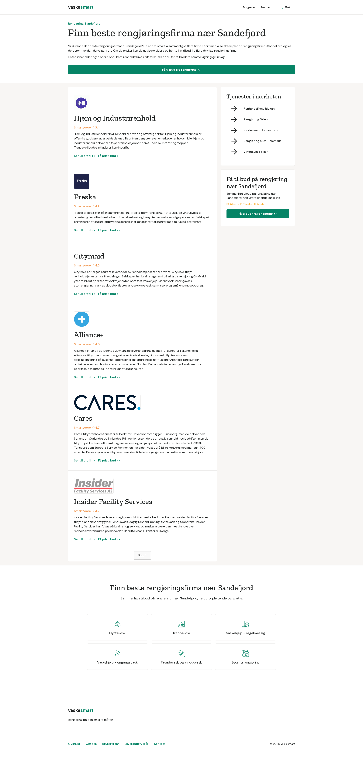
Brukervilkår (110, 744)
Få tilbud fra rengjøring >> (181, 70)
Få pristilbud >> (109, 156)
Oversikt (74, 744)
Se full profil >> (84, 156)
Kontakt (159, 744)
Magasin (249, 7)
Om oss (265, 7)
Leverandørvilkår (136, 744)
